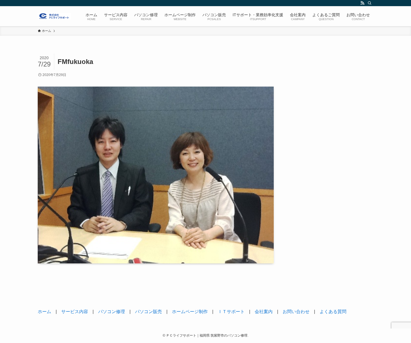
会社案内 (264, 311)
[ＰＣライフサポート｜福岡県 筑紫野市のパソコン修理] (54, 16)
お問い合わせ (296, 311)
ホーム (44, 311)
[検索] (369, 3)
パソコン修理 (111, 311)
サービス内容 (74, 311)
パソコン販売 (148, 311)
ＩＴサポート (231, 311)
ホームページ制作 (190, 311)
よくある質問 (333, 311)
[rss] (362, 3)
